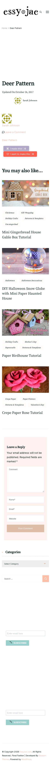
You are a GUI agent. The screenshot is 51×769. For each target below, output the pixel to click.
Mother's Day (30, 342)
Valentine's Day (37, 405)
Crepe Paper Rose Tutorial (22, 413)
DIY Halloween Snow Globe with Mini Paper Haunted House (23, 293)
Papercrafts (10, 347)
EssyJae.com (25, 752)
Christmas (9, 213)
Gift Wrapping (27, 213)
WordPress (26, 759)
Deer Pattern (9, 140)
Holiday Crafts (11, 218)
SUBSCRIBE (20, 643)
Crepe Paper (10, 399)
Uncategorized (11, 224)
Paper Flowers (29, 399)
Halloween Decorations (31, 280)
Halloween (10, 280)
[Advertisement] (25, 58)
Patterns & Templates (34, 218)
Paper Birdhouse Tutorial (21, 356)
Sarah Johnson (30, 100)
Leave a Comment (15, 132)
